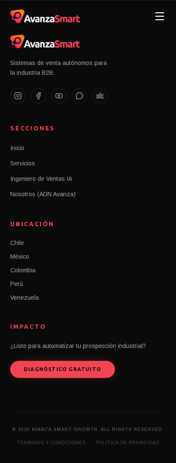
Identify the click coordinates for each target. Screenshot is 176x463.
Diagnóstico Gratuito (62, 369)
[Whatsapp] (79, 95)
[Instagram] (18, 95)
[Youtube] (59, 95)
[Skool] (100, 95)
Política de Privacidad (127, 442)
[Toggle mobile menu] (159, 16)
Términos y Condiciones (51, 442)
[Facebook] (38, 95)
